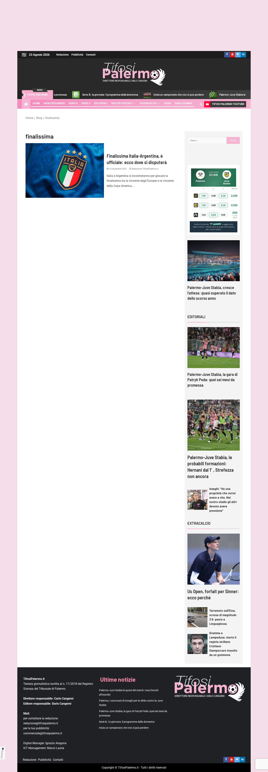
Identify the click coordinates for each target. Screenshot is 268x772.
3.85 (213, 196)
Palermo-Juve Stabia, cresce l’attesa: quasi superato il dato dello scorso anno (211, 292)
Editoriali (101, 103)
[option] (213, 273)
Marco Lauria (55, 748)
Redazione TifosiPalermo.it (144, 169)
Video (167, 103)
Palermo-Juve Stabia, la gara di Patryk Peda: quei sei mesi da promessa (212, 379)
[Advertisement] (134, 25)
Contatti (91, 54)
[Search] (201, 104)
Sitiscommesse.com (215, 224)
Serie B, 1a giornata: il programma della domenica (86, 94)
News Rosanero (54, 103)
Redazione (62, 54)
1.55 (204, 196)
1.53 (204, 215)
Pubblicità (77, 54)
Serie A (85, 103)
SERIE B (73, 103)
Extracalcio (148, 103)
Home (36, 103)
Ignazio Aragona (56, 743)
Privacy (2, 754)
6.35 (223, 196)
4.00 (213, 215)
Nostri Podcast (122, 103)
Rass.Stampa (183, 103)
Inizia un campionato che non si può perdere (155, 94)
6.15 (223, 215)
